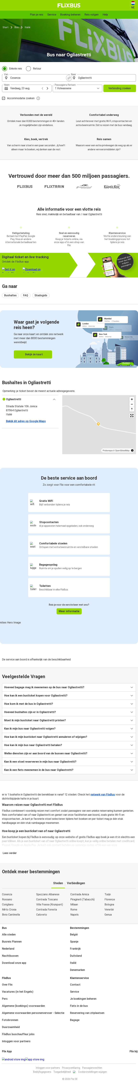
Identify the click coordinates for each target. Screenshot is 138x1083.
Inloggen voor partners (16, 1041)
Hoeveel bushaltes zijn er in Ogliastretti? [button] (30, 712)
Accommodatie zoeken (20, 98)
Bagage (74, 1020)
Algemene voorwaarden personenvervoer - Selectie (33, 1013)
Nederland (8, 948)
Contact (75, 984)
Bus (16, 27)
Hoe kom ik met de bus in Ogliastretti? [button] (28, 703)
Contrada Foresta (46, 909)
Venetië (109, 909)
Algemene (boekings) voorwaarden (23, 1005)
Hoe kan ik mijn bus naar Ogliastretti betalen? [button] (33, 745)
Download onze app (14, 962)
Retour (37, 68)
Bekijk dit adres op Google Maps (26, 421)
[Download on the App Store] (34, 1060)
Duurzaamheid (11, 1027)
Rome (73, 909)
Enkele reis (15, 68)
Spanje (74, 941)
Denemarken (77, 970)
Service (74, 991)
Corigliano (7, 904)
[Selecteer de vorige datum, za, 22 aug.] (42, 88)
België (74, 934)
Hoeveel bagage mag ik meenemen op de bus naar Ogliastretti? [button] (44, 687)
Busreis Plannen (12, 941)
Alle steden (9, 934)
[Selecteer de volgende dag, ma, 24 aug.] (47, 88)
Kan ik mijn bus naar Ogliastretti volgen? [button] (30, 728)
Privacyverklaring (71, 1067)
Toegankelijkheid (62, 1072)
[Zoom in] (131, 399)
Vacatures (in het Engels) (17, 991)
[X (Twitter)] (134, 1059)
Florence (110, 899)
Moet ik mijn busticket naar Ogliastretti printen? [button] (35, 720)
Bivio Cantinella (11, 914)
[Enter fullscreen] (131, 415)
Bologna (109, 904)
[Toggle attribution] (132, 450)
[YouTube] (132, 1059)
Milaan (74, 904)
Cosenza (7, 894)
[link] (69, 339)
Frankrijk (75, 948)
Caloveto (41, 914)
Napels (74, 914)
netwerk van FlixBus (103, 794)
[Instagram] (131, 1059)
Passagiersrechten (92, 1067)
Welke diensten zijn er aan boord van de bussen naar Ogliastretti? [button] (45, 753)
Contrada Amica (79, 894)
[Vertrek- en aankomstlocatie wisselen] (69, 78)
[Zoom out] (131, 404)
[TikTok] (135, 1059)
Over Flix (7, 984)
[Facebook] (130, 1059)
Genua (108, 914)
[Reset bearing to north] (131, 409)
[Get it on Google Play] (13, 1060)
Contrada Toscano (47, 899)
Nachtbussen (10, 955)
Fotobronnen (10, 1020)
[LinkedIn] (133, 1059)
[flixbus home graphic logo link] (69, 5)
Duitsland (76, 955)
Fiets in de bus (79, 1005)
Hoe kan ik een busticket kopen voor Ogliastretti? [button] (35, 695)
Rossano (7, 899)
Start (5, 27)
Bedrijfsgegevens (42, 1072)
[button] (30, 399)
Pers (5, 998)
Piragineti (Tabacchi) (82, 899)
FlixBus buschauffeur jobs (18, 1034)
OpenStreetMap (122, 450)
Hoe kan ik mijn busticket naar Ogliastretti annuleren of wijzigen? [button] (45, 736)
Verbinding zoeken (119, 88)
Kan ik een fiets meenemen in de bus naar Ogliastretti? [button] (38, 770)
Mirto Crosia (9, 909)
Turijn (108, 894)
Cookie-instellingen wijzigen (92, 1072)
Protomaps (108, 450)
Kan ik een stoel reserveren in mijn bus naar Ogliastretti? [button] (40, 761)
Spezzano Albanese (47, 894)
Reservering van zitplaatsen (87, 1013)
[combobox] (38, 78)
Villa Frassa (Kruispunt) (49, 904)
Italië (27, 27)
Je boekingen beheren (83, 998)
